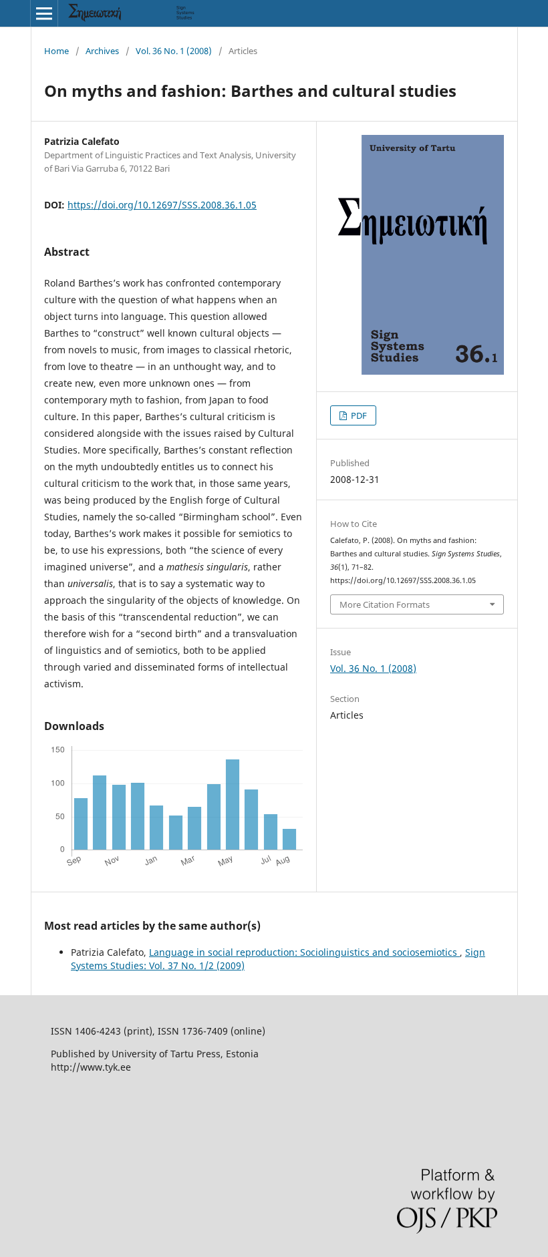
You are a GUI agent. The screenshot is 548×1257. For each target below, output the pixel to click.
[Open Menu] (44, 13)
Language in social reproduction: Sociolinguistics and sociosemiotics (304, 952)
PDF (358, 415)
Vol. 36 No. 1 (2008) (174, 51)
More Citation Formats (384, 604)
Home (56, 51)
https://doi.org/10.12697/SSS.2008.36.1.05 (162, 204)
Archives (102, 51)
